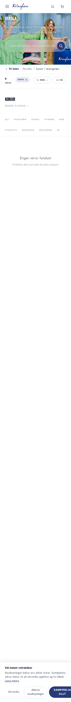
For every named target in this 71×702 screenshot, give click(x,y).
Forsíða (27, 69)
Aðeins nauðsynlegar (35, 692)
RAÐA (42, 80)
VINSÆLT (35, 120)
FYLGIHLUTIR (11, 130)
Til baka (14, 69)
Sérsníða (13, 692)
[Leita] (52, 6)
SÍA (61, 80)
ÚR (58, 130)
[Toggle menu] (7, 6)
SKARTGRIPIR (28, 130)
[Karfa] (62, 6)
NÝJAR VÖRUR (20, 120)
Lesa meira (12, 681)
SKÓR (61, 120)
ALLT (7, 120)
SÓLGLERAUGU (45, 130)
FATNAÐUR (49, 120)
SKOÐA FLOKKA (15, 106)
